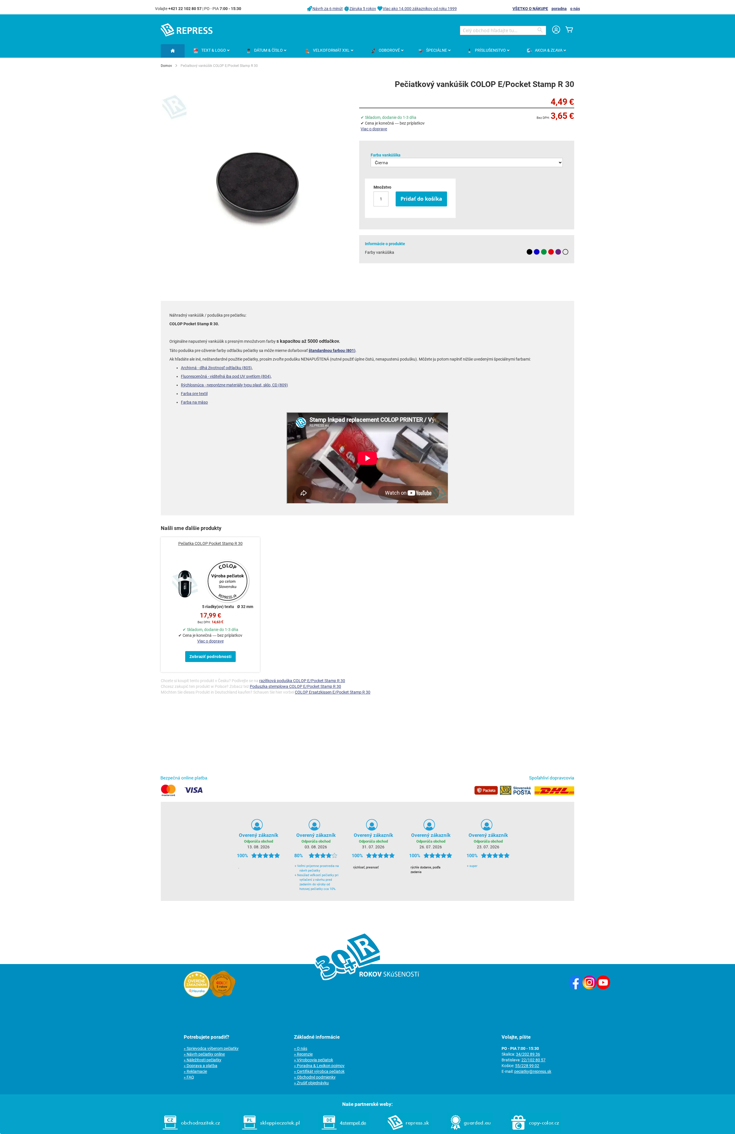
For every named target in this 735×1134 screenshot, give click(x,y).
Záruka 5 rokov (362, 8)
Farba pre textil (194, 393)
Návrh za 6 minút (327, 8)
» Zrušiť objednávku (311, 1083)
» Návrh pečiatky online (204, 1054)
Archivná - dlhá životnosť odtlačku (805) (216, 367)
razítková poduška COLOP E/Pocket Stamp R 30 (302, 680)
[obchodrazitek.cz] (191, 1131)
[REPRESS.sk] (408, 1131)
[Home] (173, 51)
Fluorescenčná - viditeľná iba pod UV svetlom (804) (226, 376)
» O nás (300, 1048)
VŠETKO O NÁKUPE (530, 8)
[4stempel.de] (344, 1131)
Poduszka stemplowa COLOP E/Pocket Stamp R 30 (295, 686)
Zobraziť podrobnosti (210, 656)
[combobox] (503, 30)
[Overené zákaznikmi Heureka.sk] (197, 995)
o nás (575, 8)
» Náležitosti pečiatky (202, 1060)
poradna (559, 8)
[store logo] (186, 30)
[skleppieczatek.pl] (271, 1131)
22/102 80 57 (533, 1060)
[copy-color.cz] (535, 1131)
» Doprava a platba (200, 1065)
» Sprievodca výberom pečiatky (211, 1048)
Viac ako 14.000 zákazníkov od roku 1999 (420, 8)
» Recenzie (303, 1054)
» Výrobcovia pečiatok (313, 1060)
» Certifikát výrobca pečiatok (319, 1071)
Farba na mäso (194, 402)
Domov (166, 66)
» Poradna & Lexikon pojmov (319, 1065)
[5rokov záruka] (222, 995)
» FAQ (189, 1077)
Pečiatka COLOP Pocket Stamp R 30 (210, 543)
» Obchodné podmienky (315, 1077)
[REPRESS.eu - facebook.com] (576, 988)
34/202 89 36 (528, 1054)
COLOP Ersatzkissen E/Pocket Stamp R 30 (332, 692)
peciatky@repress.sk (532, 1071)
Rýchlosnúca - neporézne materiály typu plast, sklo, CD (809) (234, 385)
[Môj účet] (556, 30)
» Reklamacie (195, 1071)
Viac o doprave (374, 129)
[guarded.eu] (470, 1131)
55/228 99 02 (527, 1065)
